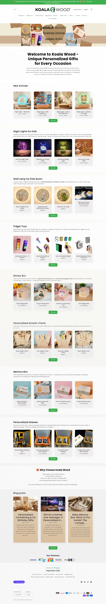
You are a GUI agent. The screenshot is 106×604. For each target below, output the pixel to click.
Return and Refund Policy (38, 577)
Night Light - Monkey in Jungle (84, 112)
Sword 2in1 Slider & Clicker (43, 256)
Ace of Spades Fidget (63, 256)
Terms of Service (37, 574)
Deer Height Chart (84, 351)
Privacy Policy (59, 574)
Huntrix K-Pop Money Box (63, 304)
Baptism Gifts (49, 577)
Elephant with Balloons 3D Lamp (43, 207)
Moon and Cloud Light (83, 160)
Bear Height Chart (22, 351)
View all (53, 120)
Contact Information (48, 574)
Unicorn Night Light (22, 159)
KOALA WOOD (20, 599)
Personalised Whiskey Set (22, 450)
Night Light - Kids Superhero (42, 112)
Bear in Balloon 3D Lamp (22, 207)
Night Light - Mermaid (22, 112)
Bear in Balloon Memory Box (22, 402)
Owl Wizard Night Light (63, 160)
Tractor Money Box (42, 303)
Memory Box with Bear (42, 402)
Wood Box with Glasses (63, 450)
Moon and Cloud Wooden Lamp (83, 203)
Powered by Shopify (27, 599)
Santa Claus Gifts (59, 577)
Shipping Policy (69, 574)
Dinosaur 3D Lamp (63, 207)
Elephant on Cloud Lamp (42, 160)
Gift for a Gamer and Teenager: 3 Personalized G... (53, 517)
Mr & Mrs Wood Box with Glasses (42, 450)
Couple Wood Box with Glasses (84, 450)
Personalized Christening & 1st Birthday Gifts (25, 517)
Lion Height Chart (43, 351)
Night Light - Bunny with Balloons (63, 112)
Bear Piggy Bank (22, 303)
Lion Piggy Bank (84, 303)
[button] (15, 9)
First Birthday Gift (70, 577)
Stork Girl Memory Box (63, 401)
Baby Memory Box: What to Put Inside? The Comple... (80, 518)
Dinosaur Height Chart (63, 351)
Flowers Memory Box (84, 401)
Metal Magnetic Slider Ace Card (84, 256)
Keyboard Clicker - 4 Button (22, 256)
